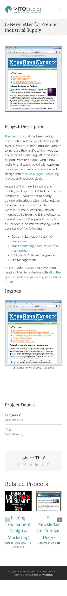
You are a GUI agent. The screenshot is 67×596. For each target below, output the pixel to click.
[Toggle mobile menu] (60, 10)
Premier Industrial (17, 136)
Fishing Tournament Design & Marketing (18, 501)
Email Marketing (14, 419)
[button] (7, 520)
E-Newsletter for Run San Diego (49, 501)
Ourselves (48, 574)
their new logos (32, 174)
